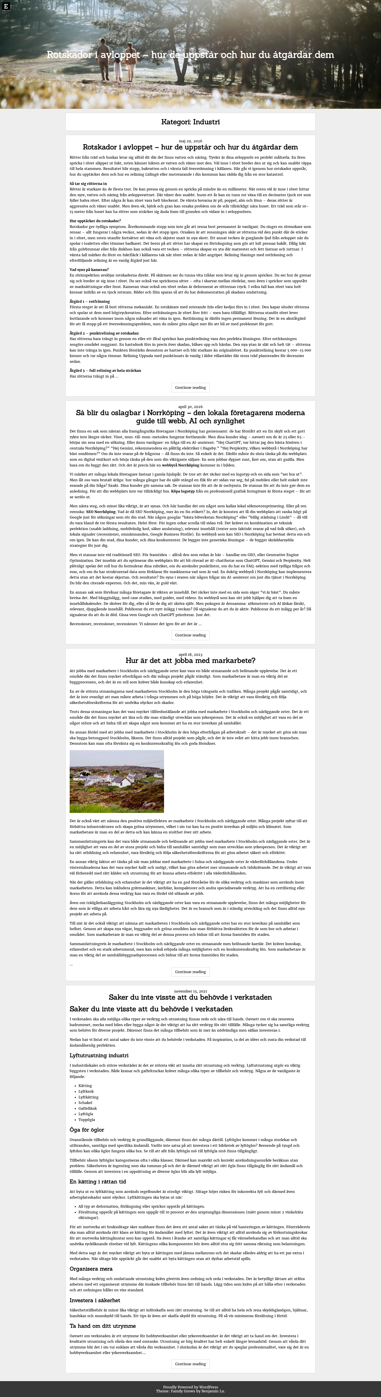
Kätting (85, 1085)
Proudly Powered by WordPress (190, 1387)
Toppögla (86, 1119)
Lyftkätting (88, 1097)
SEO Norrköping (101, 512)
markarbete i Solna (188, 861)
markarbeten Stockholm (156, 691)
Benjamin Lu (213, 1391)
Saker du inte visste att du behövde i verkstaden (190, 997)
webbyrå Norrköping (180, 465)
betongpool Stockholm (108, 738)
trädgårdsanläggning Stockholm (115, 903)
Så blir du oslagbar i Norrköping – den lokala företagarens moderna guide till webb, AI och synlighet (190, 416)
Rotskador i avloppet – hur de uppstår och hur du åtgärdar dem (190, 146)
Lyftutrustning (260, 1065)
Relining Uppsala (138, 355)
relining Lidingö (144, 174)
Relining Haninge (239, 255)
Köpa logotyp (183, 491)
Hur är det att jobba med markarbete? (191, 660)
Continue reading (192, 389)
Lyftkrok (86, 1091)
